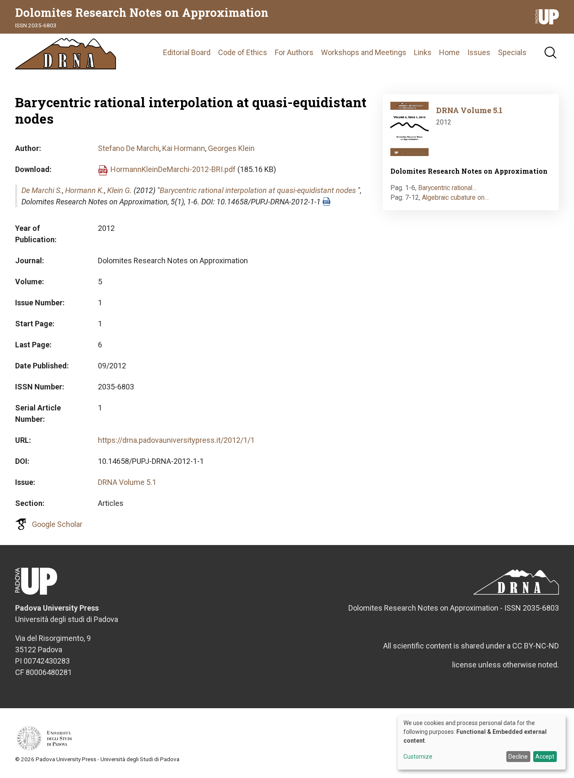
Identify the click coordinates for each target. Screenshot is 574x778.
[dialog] (482, 742)
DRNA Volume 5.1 (127, 482)
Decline (518, 756)
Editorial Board (187, 52)
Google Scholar (57, 524)
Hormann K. (84, 190)
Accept (544, 756)
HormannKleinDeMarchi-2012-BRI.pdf (173, 169)
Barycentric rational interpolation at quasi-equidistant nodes (258, 190)
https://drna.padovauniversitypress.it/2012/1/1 (176, 440)
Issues (478, 52)
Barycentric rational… (447, 188)
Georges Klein (231, 148)
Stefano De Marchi (128, 148)
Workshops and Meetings (363, 52)
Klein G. (119, 190)
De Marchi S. (41, 190)
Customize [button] (417, 757)
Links (423, 52)
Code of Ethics (242, 52)
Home (449, 52)
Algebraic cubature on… (455, 197)
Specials (512, 52)
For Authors (294, 52)
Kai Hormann (183, 148)
